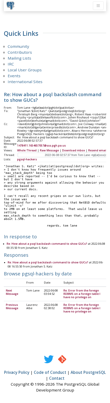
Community (18, 46)
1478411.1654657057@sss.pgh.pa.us (41, 145)
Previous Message (12, 306)
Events (14, 75)
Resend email (97, 150)
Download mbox (73, 150)
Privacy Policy (16, 372)
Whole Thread (27, 150)
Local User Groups (25, 69)
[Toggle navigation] (98, 5)
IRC (11, 63)
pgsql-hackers (27, 159)
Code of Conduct (50, 372)
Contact (56, 378)
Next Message (12, 292)
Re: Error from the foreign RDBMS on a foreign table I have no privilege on (81, 294)
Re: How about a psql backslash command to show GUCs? (47, 243)
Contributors (20, 52)
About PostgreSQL (88, 372)
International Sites (25, 81)
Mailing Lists (19, 58)
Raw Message (49, 150)
